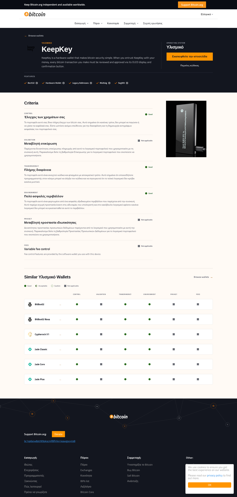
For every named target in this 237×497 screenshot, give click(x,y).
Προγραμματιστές (34, 475)
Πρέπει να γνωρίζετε (35, 492)
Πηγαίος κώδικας (189, 66)
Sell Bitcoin (133, 475)
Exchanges (86, 470)
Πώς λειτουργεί (33, 486)
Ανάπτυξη (132, 481)
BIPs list (84, 481)
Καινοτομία (113, 23)
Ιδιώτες (28, 465)
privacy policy (214, 475)
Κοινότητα (86, 475)
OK (209, 485)
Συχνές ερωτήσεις (152, 23)
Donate (58, 434)
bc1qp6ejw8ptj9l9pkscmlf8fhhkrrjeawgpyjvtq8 (49, 441)
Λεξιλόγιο (85, 486)
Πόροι (83, 465)
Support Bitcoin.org (192, 5)
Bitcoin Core (87, 492)
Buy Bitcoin (133, 470)
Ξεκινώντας (30, 481)
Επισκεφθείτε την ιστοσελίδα (189, 57)
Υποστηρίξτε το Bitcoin (140, 465)
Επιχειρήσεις (31, 470)
